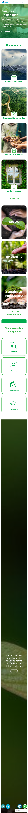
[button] (22, 2)
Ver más (14, 671)
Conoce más (7, 31)
